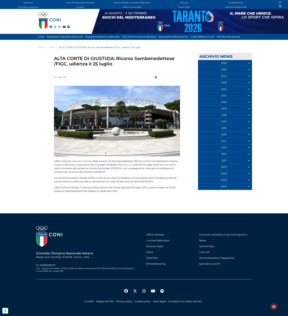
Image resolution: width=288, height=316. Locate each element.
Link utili (204, 252)
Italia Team (28, 2)
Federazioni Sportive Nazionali (65, 36)
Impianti (80, 7)
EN (280, 2)
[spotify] (67, 25)
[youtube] (62, 25)
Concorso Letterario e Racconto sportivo (223, 234)
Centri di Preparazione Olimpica (80, 2)
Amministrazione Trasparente (216, 258)
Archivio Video (154, 246)
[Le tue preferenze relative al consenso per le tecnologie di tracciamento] (5, 311)
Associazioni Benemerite (173, 36)
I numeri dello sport (158, 240)
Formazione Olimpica (28, 7)
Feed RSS (152, 258)
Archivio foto (206, 246)
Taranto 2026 (184, 7)
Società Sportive (236, 2)
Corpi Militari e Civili (202, 36)
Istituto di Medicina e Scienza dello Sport (132, 2)
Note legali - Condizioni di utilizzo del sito (177, 301)
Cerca (149, 252)
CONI (41, 36)
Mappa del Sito (105, 301)
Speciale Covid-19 (209, 263)
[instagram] (58, 25)
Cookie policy (143, 301)
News (202, 240)
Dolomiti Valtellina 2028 (235, 7)
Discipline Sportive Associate (102, 36)
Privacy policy (124, 301)
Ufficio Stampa (155, 234)
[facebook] (49, 25)
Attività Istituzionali (228, 36)
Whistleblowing (155, 263)
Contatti (89, 301)
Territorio (184, 2)
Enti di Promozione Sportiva (139, 36)
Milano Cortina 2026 (132, 7)
